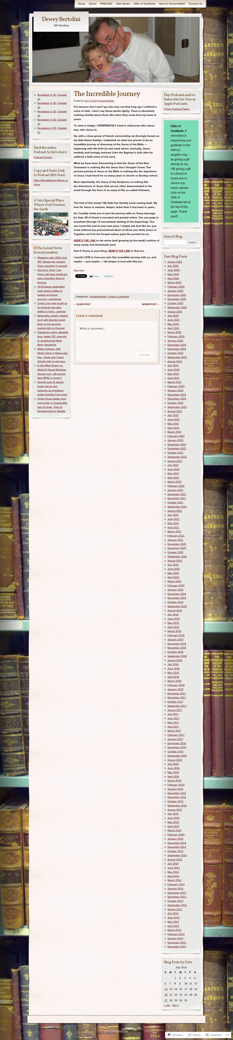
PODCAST (106, 3)
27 (166, 1000)
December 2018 (176, 643)
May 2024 (173, 373)
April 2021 (173, 527)
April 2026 (173, 278)
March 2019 (174, 631)
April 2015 (173, 826)
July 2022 (173, 465)
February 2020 (176, 585)
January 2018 (175, 689)
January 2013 (175, 938)
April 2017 (173, 726)
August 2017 (174, 710)
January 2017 (175, 739)
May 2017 (173, 722)
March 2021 (174, 531)
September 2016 (177, 755)
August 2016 (174, 759)
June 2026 (173, 270)
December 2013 (176, 892)
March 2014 (174, 880)
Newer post (150, 304)
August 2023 (174, 411)
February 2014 (176, 884)
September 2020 (177, 556)
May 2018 (173, 672)
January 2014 (175, 888)
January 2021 (175, 539)
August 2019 (174, 610)
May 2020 (173, 573)
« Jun (167, 1005)
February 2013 (176, 934)
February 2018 (176, 685)
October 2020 (175, 552)
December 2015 (176, 793)
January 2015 (175, 838)
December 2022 (176, 444)
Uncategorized (97, 296)
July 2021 (173, 514)
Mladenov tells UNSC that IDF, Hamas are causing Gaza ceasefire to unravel (52, 261)
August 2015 (174, 809)
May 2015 (173, 822)
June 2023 (173, 419)
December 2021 (176, 494)
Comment (144, 354)
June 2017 (173, 718)
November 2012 (176, 946)
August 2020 (174, 560)
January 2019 (175, 639)
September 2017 (177, 705)
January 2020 (175, 589)
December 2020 (176, 544)
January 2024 (175, 390)
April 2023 (173, 427)
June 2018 (173, 668)
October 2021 (175, 502)
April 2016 (173, 776)
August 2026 (174, 261)
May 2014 (173, 871)
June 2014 (173, 867)
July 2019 (173, 614)
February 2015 (176, 834)
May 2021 (173, 523)
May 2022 (173, 473)
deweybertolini (107, 101)
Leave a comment (118, 296)
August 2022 (174, 461)
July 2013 (173, 913)
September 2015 (177, 805)
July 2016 (173, 763)
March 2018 (174, 680)
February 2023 (176, 436)
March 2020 (174, 581)
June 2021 (173, 519)
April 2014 (173, 876)
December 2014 (176, 842)
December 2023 (176, 394)
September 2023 (177, 407)
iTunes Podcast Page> (177, 108)
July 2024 (173, 365)
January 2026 (175, 290)
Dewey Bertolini (61, 20)
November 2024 (176, 348)
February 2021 (176, 535)
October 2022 (175, 452)
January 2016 (175, 788)
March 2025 (174, 332)
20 (166, 994)
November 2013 (176, 896)
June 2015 (173, 817)
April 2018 (173, 676)
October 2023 (175, 402)
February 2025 (176, 336)
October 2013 (175, 901)
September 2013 (177, 905)
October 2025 (175, 303)
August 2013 (174, 909)
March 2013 (174, 930)
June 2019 (173, 618)
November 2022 (176, 448)
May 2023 (173, 423)
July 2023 (173, 415)
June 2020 (173, 568)
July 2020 (173, 564)
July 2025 (173, 315)
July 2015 (173, 813)
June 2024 (173, 369)
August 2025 (174, 311)
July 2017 (173, 714)
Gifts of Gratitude (144, 3)
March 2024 (174, 382)
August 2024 (174, 361)
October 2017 (175, 701)
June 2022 (173, 469)
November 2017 (176, 697)
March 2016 (174, 780)
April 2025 (173, 328)
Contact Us (195, 3)
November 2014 (176, 847)
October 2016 (175, 751)
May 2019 (173, 622)
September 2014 (177, 855)
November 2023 (176, 398)
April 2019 (173, 627)
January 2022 (175, 490)
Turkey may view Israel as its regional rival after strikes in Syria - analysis (52, 307)
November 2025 (176, 299)
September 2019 (177, 606)
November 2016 (176, 747)
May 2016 (173, 772)
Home (81, 3)
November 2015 (176, 797)
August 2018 (174, 660)
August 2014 (174, 859)
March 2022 (174, 481)
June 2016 (173, 768)
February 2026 (176, 286)
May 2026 (173, 274)
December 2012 (176, 942)
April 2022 (173, 477)
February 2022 (176, 485)
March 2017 (174, 730)
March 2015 (174, 830)
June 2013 (173, 917)
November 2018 (176, 647)
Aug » (175, 1005)
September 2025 (177, 307)
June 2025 (173, 319)
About (92, 3)
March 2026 (174, 282)
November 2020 (176, 548)
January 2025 (175, 340)
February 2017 (176, 734)
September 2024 (177, 357)
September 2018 (177, 656)
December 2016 (176, 743)
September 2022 (177, 456)
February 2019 (176, 635)
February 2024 (176, 386)
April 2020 (173, 577)
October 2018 (175, 651)
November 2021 (176, 498)
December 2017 (176, 693)
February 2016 (176, 784)
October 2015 (175, 801)
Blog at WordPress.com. (116, 1031)
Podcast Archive (43, 157)
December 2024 (176, 344)
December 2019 (176, 593)
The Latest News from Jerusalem (48, 250)
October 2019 (175, 602)
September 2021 (177, 506)
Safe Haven (123, 3)
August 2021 (174, 510)
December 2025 (176, 295)
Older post (82, 304)
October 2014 (175, 851)
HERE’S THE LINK (85, 240)
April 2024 (173, 378)
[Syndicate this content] (35, 248)
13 (166, 989)
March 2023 (174, 431)
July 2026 (173, 265)
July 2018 (173, 664)
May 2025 (173, 324)
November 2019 (176, 597)
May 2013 (173, 921)
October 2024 (175, 353)
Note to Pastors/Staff (172, 3)
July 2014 (173, 863)
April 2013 (173, 926)
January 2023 (175, 440)
